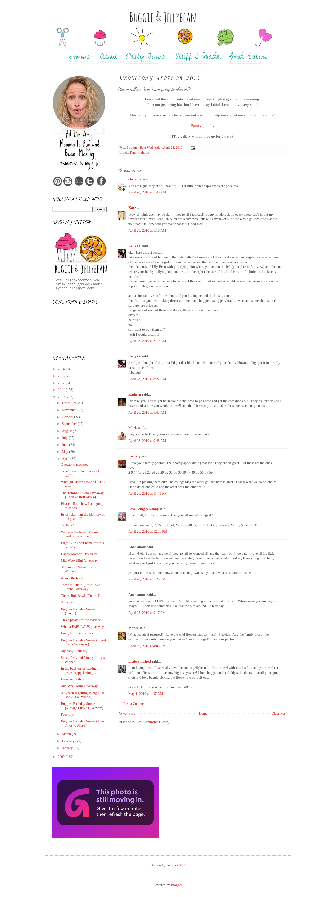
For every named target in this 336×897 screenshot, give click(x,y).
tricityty (134, 456)
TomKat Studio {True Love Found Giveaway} (80, 587)
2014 (62, 369)
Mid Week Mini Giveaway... (80, 560)
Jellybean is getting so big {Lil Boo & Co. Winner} (82, 695)
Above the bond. (72, 578)
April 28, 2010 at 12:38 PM (147, 531)
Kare (132, 208)
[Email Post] (192, 147)
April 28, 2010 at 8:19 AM (147, 341)
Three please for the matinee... (82, 620)
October (68, 417)
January (68, 748)
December (69, 403)
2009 (62, 756)
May (65, 452)
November (69, 410)
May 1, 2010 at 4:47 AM (145, 694)
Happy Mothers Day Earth (79, 554)
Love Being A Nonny (143, 509)
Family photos (202, 126)
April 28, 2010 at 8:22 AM (147, 379)
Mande (133, 628)
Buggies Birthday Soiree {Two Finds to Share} (82, 723)
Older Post (279, 713)
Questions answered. (75, 464)
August (67, 431)
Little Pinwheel (139, 661)
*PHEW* (67, 525)
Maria (132, 428)
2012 (62, 383)
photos (145, 152)
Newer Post (127, 713)
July (65, 438)
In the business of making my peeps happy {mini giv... (81, 671)
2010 (62, 397)
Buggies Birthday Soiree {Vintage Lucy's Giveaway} (82, 706)
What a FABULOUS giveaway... (84, 627)
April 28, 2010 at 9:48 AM (147, 441)
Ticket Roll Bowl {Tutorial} (81, 596)
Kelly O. (134, 246)
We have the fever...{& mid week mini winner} (80, 534)
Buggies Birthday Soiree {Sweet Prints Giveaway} (83, 642)
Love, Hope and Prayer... (78, 633)
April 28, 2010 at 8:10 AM (147, 230)
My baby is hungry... (75, 651)
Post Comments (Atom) (153, 722)
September (70, 424)
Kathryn (134, 394)
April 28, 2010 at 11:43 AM (147, 493)
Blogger (176, 885)
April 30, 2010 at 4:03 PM (146, 646)
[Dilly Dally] (105, 837)
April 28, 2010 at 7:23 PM (146, 579)
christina (134, 179)
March (67, 734)
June (65, 445)
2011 (62, 390)
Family (134, 152)
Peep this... (68, 714)
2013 (62, 376)
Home (203, 713)
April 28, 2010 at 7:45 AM (147, 192)
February (69, 741)
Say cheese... (70, 602)
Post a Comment (134, 704)
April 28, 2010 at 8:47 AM (147, 412)
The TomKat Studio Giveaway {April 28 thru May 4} (82, 495)
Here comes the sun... (76, 679)
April (66, 459)
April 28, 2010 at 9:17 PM (146, 613)
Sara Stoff (179, 865)
